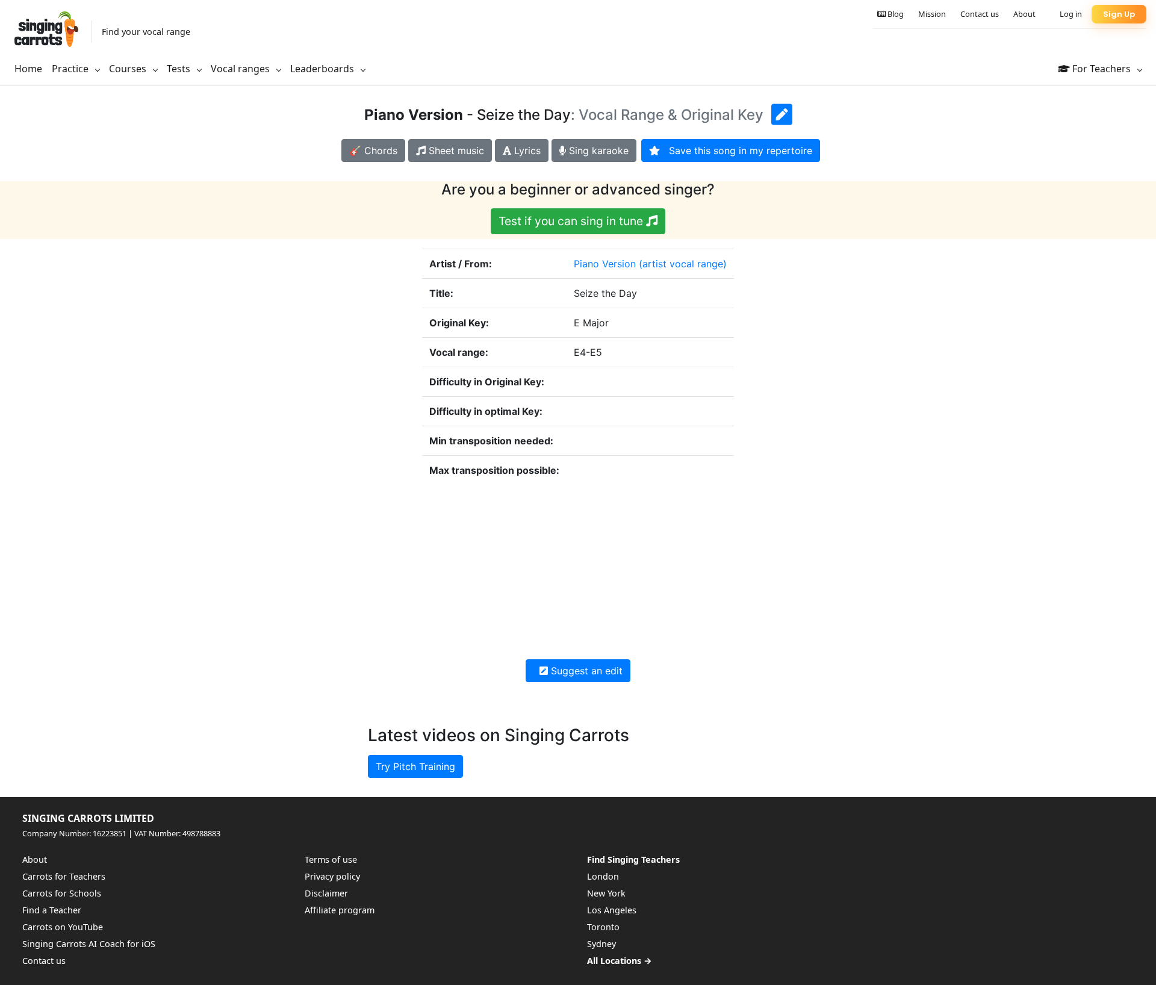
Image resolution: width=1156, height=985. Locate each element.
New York (606, 893)
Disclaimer (326, 893)
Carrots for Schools (61, 893)
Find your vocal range (146, 31)
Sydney (601, 943)
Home (28, 68)
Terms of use (331, 859)
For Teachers (1101, 68)
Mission (932, 13)
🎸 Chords (373, 150)
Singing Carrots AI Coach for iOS (88, 943)
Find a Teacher (51, 910)
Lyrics (526, 150)
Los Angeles (611, 910)
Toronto (603, 927)
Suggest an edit (585, 671)
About (1024, 13)
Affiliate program (339, 910)
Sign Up (1119, 14)
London (603, 876)
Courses (129, 68)
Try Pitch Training (415, 766)
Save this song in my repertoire (736, 150)
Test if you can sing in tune (572, 221)
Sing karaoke (597, 150)
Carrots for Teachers (63, 876)
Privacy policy (332, 876)
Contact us (979, 13)
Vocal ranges (241, 68)
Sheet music (455, 150)
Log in (1071, 13)
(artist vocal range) (683, 264)
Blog (895, 13)
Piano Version (605, 264)
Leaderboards (323, 68)
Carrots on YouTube (62, 927)
